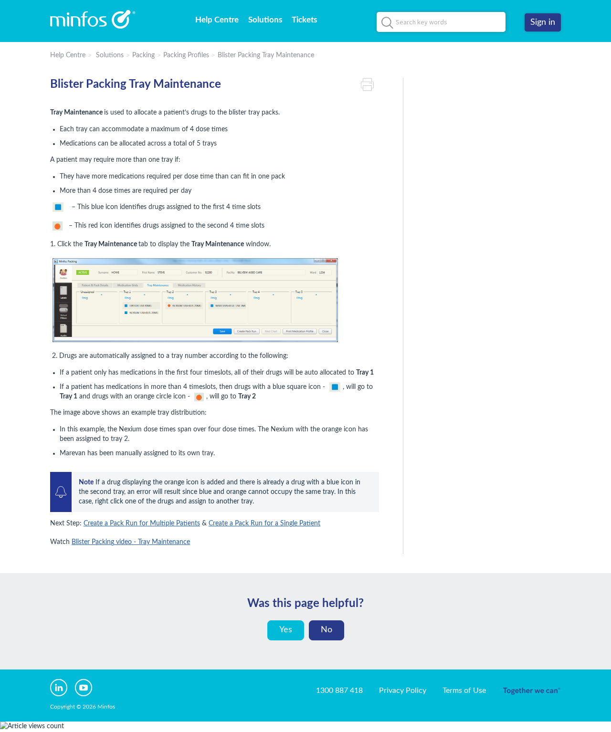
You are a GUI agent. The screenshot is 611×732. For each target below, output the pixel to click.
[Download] (287, 244)
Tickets (304, 20)
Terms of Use (464, 690)
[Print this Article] (370, 85)
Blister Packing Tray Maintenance (266, 55)
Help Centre (217, 20)
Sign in (542, 22)
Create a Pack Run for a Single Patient (264, 523)
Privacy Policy (402, 690)
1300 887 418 (339, 690)
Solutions (265, 20)
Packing (143, 55)
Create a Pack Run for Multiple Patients (142, 523)
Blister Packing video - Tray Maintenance (131, 542)
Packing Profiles (186, 55)
